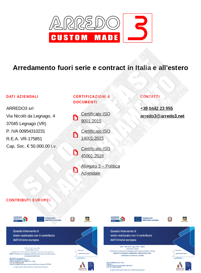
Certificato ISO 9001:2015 (95, 117)
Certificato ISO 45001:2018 (95, 152)
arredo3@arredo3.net (162, 116)
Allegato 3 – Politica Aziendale (100, 170)
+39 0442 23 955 (156, 108)
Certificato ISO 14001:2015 (95, 135)
